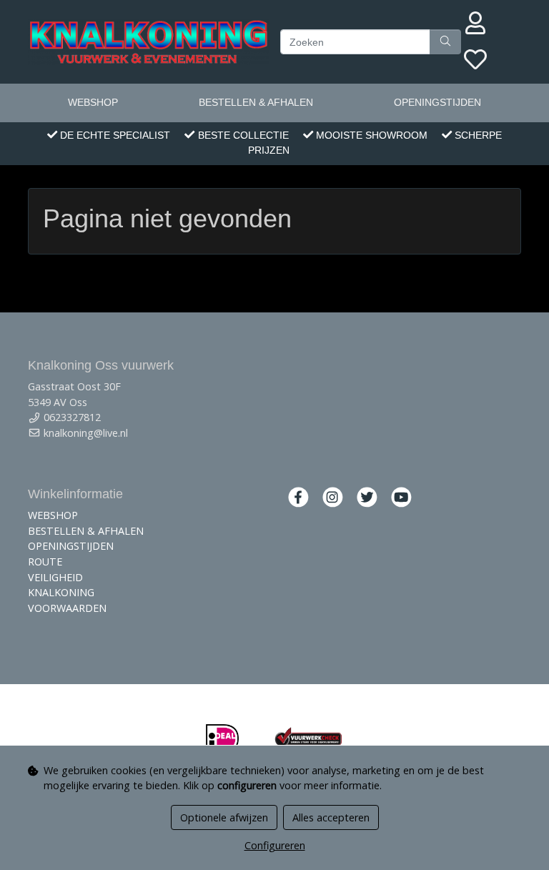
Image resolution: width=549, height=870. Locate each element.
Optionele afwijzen (224, 817)
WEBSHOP (93, 102)
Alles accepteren (331, 817)
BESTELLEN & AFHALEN (256, 102)
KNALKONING (61, 592)
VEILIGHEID (55, 577)
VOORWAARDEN (67, 608)
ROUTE (45, 561)
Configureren (274, 845)
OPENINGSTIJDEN (437, 102)
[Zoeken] (445, 42)
